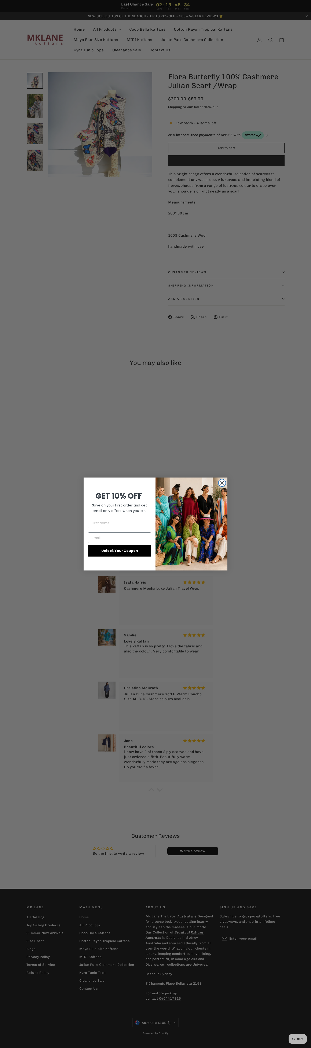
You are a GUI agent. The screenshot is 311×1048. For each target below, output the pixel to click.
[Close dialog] (222, 483)
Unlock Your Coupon (119, 550)
